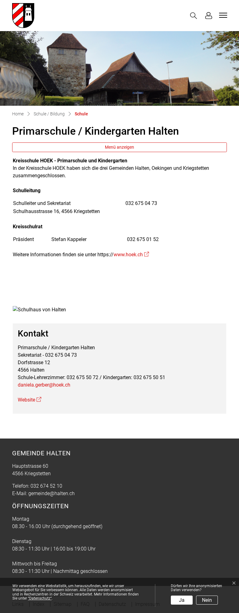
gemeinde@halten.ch (51, 493)
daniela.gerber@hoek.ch (44, 385)
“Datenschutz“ (40, 598)
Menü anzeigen (119, 147)
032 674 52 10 (46, 486)
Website (29, 400)
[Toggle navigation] (222, 15)
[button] (194, 15)
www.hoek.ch (131, 255)
